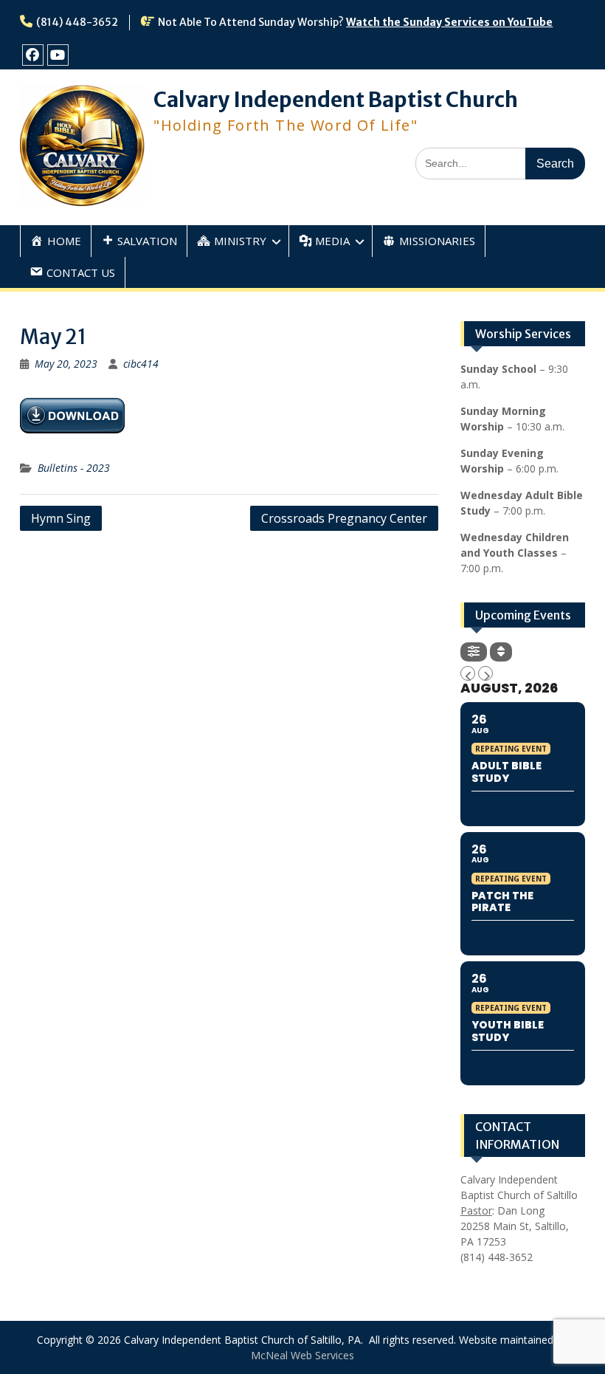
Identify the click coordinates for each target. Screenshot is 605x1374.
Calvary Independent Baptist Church (335, 99)
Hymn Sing (61, 518)
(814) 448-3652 (77, 22)
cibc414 (141, 364)
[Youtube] (58, 55)
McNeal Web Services (302, 1355)
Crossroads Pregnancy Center (344, 518)
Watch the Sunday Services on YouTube (449, 22)
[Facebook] (33, 55)
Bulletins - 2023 (74, 468)
